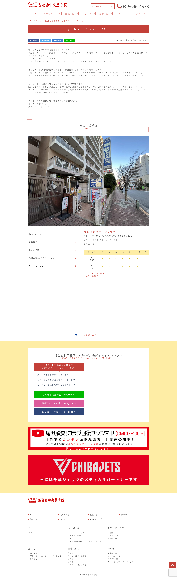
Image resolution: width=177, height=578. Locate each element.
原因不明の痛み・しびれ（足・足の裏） (46, 556)
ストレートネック (77, 532)
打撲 (72, 562)
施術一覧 (33, 519)
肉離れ (72, 559)
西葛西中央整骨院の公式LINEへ (59, 394)
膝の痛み (33, 553)
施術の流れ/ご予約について (42, 258)
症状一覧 (94, 515)
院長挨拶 (33, 242)
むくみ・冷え (115, 556)
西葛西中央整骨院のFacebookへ (59, 411)
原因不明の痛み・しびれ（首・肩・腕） (86, 541)
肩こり (72, 538)
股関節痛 (113, 538)
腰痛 (111, 532)
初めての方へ (35, 234)
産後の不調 (114, 553)
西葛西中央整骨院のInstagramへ (59, 403)
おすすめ (124, 515)
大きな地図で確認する (90, 335)
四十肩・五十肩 (76, 535)
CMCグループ (96, 519)
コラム (63, 519)
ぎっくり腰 (114, 535)
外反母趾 (33, 559)
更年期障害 (114, 559)
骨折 (72, 553)
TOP (32, 515)
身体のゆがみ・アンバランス (122, 562)
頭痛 (32, 532)
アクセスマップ (36, 266)
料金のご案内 (35, 250)
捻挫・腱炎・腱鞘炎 (78, 556)
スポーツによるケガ (78, 565)
